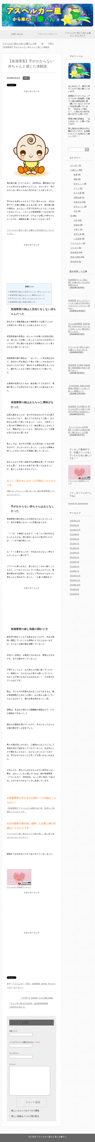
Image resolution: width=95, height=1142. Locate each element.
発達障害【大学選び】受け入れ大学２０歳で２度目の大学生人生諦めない (79, 409)
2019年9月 (74, 535)
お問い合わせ (17, 34)
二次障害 (78, 239)
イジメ (77, 188)
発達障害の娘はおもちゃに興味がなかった (26, 295)
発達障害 (36, 984)
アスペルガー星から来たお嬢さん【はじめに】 (78, 34)
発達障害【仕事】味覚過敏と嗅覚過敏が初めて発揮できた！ (79, 367)
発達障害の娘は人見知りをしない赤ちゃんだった (29, 292)
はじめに (74, 165)
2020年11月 (75, 521)
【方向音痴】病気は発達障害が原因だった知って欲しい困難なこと (79, 388)
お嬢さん (74, 170)
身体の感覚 (75, 257)
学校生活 (78, 202)
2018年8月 (74, 594)
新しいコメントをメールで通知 (25, 1111)
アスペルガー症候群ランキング (19, 887)
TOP (21, 44)
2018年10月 (75, 585)
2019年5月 (74, 553)
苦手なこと (78, 207)
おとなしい (19, 987)
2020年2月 (74, 525)
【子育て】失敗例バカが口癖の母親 (37, 998)
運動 (76, 179)
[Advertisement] (31, 112)
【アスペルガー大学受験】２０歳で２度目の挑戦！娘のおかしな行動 (79, 429)
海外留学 (74, 262)
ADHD (44, 984)
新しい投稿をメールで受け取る (25, 1116)
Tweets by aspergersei (78, 503)
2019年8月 (74, 539)
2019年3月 (74, 562)
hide (31, 287)
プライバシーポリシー (47, 34)
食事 (76, 175)
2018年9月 (74, 590)
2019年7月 (74, 544)
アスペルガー (18, 984)
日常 (76, 211)
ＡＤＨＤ (74, 248)
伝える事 (78, 193)
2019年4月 (74, 557)
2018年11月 (75, 580)
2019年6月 (74, 548)
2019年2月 (74, 567)
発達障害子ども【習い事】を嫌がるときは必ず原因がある (79, 282)
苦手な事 (78, 234)
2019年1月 (74, 571)
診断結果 (78, 198)
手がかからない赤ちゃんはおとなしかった (26, 298)
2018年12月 (75, 576)
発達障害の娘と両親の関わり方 (22, 302)
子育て (26, 78)
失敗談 (77, 225)
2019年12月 (75, 530)
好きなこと (78, 184)
